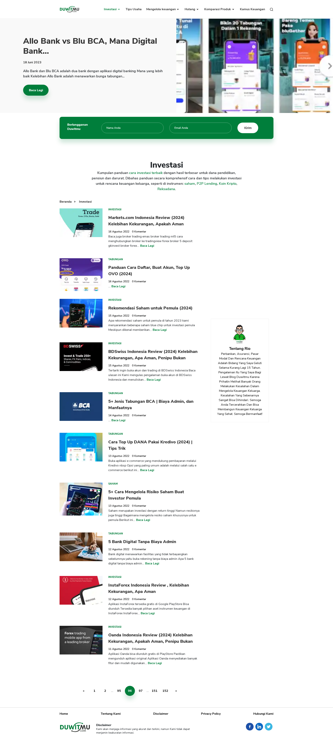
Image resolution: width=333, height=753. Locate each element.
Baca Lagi (36, 90)
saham (189, 183)
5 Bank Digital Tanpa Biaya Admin (142, 542)
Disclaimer (160, 714)
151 (154, 691)
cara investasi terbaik (146, 172)
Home (64, 714)
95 (119, 691)
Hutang (190, 9)
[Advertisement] (240, 255)
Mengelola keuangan (161, 9)
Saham (113, 484)
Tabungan (115, 259)
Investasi (110, 9)
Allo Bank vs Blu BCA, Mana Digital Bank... (90, 46)
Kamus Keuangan (252, 9)
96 (130, 691)
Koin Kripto (227, 183)
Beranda (66, 202)
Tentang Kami (111, 714)
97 (141, 691)
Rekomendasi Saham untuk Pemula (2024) (150, 308)
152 (165, 691)
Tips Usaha (134, 9)
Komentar (139, 231)
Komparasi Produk (218, 9)
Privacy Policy (211, 714)
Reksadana (166, 189)
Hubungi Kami (263, 714)
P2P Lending (207, 183)
